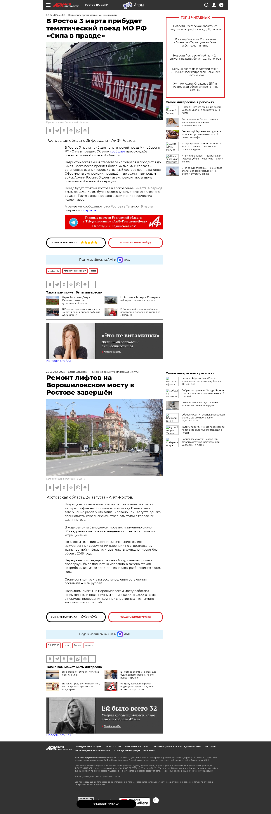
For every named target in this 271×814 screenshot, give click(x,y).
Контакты (210, 747)
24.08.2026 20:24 (55, 371)
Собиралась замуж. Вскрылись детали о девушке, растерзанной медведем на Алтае (201, 442)
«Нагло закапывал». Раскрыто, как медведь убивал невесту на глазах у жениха (202, 158)
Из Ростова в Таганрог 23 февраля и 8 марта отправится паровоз (140, 299)
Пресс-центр (113, 747)
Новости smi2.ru (58, 361)
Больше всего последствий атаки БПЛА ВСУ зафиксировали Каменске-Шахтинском (195, 72)
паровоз (89, 210)
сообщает (117, 151)
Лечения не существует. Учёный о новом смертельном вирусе (201, 404)
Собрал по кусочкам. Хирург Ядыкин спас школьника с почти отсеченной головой (203, 393)
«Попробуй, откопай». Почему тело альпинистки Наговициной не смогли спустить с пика (202, 170)
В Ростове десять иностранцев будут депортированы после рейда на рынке (138, 674)
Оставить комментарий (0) (135, 242)
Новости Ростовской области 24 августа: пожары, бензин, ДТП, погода (195, 28)
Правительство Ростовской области (67, 122)
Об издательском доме (88, 747)
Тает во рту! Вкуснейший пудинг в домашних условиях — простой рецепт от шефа (201, 134)
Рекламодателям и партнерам (92, 750)
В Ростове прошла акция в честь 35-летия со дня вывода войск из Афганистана (81, 312)
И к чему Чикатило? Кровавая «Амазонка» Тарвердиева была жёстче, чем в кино (195, 42)
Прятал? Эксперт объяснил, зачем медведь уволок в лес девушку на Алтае (201, 110)
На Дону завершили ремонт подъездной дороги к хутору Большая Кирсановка (137, 686)
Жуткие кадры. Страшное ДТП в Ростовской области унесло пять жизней (195, 87)
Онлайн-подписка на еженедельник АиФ (177, 747)
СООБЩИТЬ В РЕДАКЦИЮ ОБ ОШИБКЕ (134, 750)
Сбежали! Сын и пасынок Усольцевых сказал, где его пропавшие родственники (203, 417)
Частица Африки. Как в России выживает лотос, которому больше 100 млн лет (202, 381)
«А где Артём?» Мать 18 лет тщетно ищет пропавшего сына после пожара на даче (202, 146)
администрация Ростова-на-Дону (65, 478)
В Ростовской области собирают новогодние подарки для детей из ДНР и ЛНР (140, 312)
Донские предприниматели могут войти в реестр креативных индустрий (81, 686)
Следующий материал (106, 804)
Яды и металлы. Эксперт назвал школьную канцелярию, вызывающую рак (200, 122)
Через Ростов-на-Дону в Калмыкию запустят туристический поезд (76, 300)
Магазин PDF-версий (136, 747)
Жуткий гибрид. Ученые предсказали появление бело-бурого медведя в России (203, 429)
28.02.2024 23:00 (55, 15)
